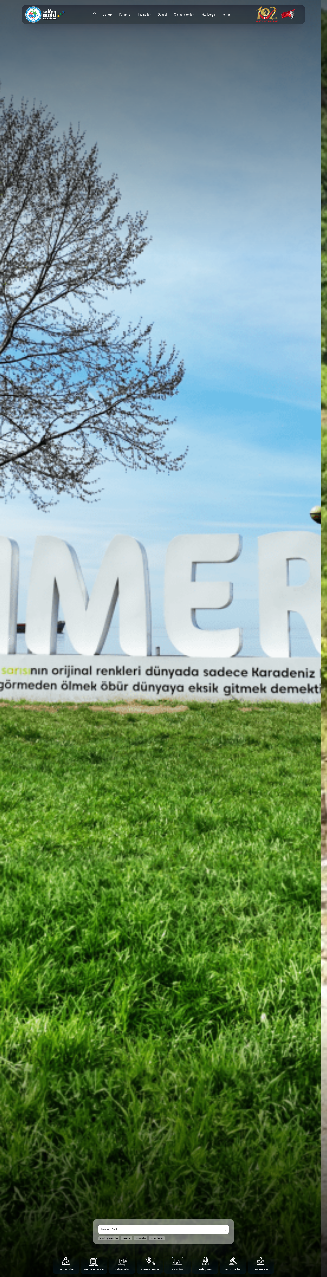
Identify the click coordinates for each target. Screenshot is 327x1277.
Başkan (107, 14)
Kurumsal (125, 14)
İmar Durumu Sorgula (149, 1269)
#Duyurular (141, 1238)
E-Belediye (233, 1269)
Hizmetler (144, 14)
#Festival (127, 1238)
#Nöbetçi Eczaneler (109, 1238)
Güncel (162, 14)
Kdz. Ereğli (207, 14)
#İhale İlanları (157, 1238)
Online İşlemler (184, 14)
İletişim (226, 14)
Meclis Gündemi (94, 1269)
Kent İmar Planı (121, 1269)
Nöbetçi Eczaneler (205, 1269)
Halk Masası (66, 1269)
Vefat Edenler (177, 1269)
